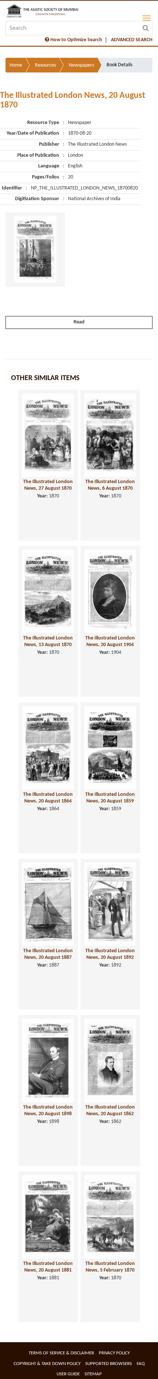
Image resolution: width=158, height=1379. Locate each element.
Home (16, 65)
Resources (45, 65)
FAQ (141, 1363)
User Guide (68, 1374)
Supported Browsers (108, 1363)
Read (79, 322)
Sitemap (93, 1374)
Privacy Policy (114, 1353)
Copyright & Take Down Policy (47, 1363)
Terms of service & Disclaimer (61, 1353)
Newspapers (81, 65)
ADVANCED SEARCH (131, 40)
